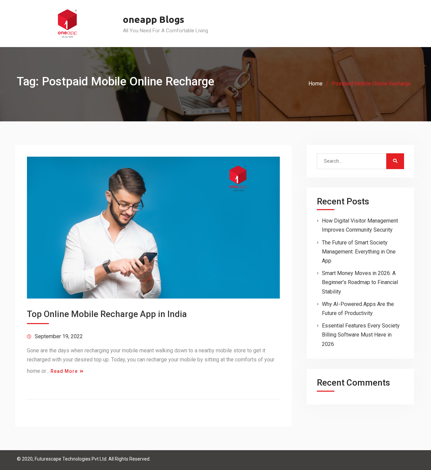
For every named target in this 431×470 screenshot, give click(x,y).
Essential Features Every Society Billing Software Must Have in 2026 (361, 334)
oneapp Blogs (153, 19)
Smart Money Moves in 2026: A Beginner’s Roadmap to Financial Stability (360, 282)
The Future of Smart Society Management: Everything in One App (359, 251)
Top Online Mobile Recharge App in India (107, 314)
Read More (64, 371)
